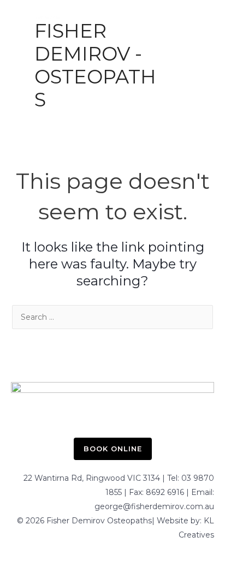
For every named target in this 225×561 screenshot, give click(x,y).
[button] (113, 449)
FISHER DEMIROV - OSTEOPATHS (95, 65)
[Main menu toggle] (184, 62)
